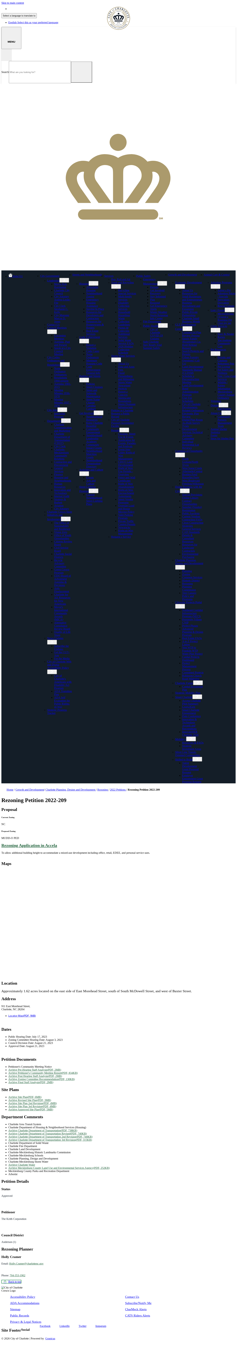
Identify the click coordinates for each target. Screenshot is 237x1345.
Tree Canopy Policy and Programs (189, 596)
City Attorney (61, 508)
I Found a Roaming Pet (225, 318)
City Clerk (60, 446)
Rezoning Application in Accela (29, 845)
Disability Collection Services (123, 305)
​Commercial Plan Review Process (191, 334)
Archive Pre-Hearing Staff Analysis (34, 1069)
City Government (49, 275)
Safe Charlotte (151, 341)
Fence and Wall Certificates (126, 479)
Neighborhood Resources (94, 418)
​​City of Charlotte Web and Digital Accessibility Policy (59, 664)
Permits (115, 430)
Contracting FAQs (192, 519)
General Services (58, 470)
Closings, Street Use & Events (126, 435)
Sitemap (15, 1309)
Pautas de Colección (123, 329)
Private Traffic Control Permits (126, 523)
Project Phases (190, 625)
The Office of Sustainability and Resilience (62, 525)
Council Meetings (57, 327)
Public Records (19, 1315)
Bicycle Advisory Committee (60, 563)
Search (5, 72)
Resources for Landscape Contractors (189, 547)
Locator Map (22, 1016)
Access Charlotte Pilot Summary (191, 702)
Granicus (50, 1338)
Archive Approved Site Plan (30, 1109)
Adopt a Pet (224, 290)
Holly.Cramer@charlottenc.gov (26, 1263)
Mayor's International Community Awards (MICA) (61, 613)
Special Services (127, 293)
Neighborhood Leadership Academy (94, 438)
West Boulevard (191, 480)
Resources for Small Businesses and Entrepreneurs (192, 296)
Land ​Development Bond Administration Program (192, 390)
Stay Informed (158, 296)
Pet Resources (218, 349)
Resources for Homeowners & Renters (95, 324)
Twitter (82, 1326)
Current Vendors (191, 516)
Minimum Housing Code (94, 362)
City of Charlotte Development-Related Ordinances (193, 407)
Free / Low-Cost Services (227, 378)
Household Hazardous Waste (124, 315)
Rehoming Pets (226, 363)
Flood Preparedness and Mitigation (126, 376)
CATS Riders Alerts (137, 1315)
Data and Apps (126, 366)
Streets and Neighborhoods (87, 274)
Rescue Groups (226, 305)
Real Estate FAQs (192, 638)
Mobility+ (180, 739)
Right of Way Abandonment (126, 485)
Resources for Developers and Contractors (94, 315)
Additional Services (124, 335)
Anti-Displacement (61, 590)
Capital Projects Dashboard (190, 658)
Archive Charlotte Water (21, 1164)
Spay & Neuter (226, 333)
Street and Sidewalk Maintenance (93, 393)
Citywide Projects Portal (188, 602)
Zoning (186, 574)
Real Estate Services (92, 332)
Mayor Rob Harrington (60, 286)
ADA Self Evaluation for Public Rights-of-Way (62, 702)
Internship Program (59, 415)
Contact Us (53, 324)
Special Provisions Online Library (192, 496)
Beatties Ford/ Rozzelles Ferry (190, 476)
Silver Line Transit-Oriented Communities (187, 754)
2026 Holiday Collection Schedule (125, 349)
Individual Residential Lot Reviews (190, 444)
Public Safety (143, 275)
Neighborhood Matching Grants (94, 454)
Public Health (150, 325)
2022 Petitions (118, 789)
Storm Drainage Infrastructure (127, 406)
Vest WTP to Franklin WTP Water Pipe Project (192, 650)
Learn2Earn (188, 706)
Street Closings (94, 387)
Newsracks (124, 527)
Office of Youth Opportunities (62, 537)
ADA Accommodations (24, 1303)
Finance (58, 474)
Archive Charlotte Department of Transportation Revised (47, 1133)
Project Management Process (189, 666)
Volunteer (216, 401)
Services (108, 275)
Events (90, 477)
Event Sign (124, 449)
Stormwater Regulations (124, 399)
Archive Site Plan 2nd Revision (32, 1103)
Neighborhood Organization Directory (94, 463)
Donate (215, 405)
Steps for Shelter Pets (222, 438)
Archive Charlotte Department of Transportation (42, 1130)
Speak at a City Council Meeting (62, 351)
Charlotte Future (184, 683)
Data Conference (191, 716)
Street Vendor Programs (125, 501)
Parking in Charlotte (122, 410)
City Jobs (52, 410)
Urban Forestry (190, 357)
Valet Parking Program (125, 516)
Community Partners (224, 418)
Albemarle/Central (192, 471)
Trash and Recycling (122, 282)
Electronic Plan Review (190, 415)
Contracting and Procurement (63, 463)
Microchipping (226, 313)
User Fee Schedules (187, 399)
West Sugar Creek (192, 468)
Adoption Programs (221, 282)
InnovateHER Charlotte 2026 (190, 733)
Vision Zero (60, 532)
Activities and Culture (91, 469)
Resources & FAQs (193, 742)
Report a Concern (123, 393)
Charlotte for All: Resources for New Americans (62, 599)
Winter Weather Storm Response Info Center (159, 315)
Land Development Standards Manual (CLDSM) (192, 369)
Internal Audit (61, 496)
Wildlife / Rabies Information (224, 385)
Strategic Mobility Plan (187, 692)
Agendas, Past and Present (62, 343)
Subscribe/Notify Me (138, 1303)
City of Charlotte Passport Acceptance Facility (122, 422)
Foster (214, 435)
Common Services (192, 577)
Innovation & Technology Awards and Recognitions (189, 724)
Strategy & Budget (60, 501)
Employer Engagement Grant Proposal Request (192, 778)
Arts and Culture (91, 482)
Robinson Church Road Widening (192, 677)
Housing (84, 283)
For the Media (62, 658)
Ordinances (60, 374)
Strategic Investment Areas (191, 747)
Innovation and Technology (62, 491)
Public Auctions (191, 513)
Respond (155, 302)
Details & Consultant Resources (188, 538)
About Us (123, 363)
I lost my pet (224, 323)
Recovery (155, 293)
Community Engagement (93, 431)
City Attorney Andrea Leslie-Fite (62, 299)
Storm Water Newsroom (125, 384)
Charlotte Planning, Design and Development (189, 562)
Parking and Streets (89, 376)
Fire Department (152, 321)
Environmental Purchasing (190, 555)
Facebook (45, 1326)
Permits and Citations (224, 359)
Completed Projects (193, 672)
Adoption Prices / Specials (226, 295)
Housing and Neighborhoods (62, 479)
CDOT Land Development (125, 463)
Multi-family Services (125, 298)
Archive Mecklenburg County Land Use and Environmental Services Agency (59, 1167)
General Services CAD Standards (191, 530)
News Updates (55, 638)
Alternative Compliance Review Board (62, 625)
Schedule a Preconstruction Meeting (190, 379)
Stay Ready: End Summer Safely (152, 346)
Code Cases (92, 351)
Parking (90, 383)
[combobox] (19, 15)
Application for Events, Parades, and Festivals (127, 443)
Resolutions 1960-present (61, 379)
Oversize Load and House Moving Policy (126, 508)
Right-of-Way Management (125, 532)
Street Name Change (93, 401)
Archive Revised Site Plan (29, 1100)
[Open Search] (6, 55)
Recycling (123, 290)
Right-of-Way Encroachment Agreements (126, 493)
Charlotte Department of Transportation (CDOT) (62, 438)
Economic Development (188, 282)
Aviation (59, 505)
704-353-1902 (17, 1275)
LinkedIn (65, 1326)
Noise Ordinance (60, 370)
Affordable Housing (92, 289)
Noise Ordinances (92, 356)
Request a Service (121, 536)
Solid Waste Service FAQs (126, 342)
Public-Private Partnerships (190, 314)
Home (10, 789)
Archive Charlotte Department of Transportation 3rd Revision (50, 1139)
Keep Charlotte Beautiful (94, 424)
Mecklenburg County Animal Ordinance (226, 394)
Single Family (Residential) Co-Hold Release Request (191, 343)
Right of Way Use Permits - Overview (125, 471)
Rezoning (187, 583)
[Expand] (65, 275)
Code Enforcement (89, 337)
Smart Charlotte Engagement (190, 711)
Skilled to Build (183, 759)
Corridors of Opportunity (189, 450)
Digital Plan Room (192, 419)
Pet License (224, 366)
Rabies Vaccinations (224, 339)
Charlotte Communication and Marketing (63, 427)
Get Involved (86, 413)
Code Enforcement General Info (93, 369)
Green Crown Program (61, 571)
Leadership (53, 280)
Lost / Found (218, 310)
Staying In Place (95, 309)
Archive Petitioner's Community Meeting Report (43, 1072)
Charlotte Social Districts (63, 555)
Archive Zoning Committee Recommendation (41, 1079)
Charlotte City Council (62, 292)
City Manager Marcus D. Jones (61, 318)
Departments (54, 420)
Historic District (191, 580)
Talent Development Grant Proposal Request (190, 768)
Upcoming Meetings (60, 337)
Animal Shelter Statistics (219, 431)
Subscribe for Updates (61, 648)
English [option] (33, 22)
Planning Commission (189, 588)
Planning (187, 571)
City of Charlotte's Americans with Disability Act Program (62, 682)
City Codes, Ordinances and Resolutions (55, 361)
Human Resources (59, 485)
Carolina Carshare (91, 407)
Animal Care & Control (217, 274)
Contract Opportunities (189, 502)
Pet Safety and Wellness (225, 371)
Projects (122, 388)
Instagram (100, 1326)
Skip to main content (12, 2)
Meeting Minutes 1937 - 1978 (62, 402)
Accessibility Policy (22, 1297)
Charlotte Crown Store (59, 511)
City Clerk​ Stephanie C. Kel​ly (61, 309)
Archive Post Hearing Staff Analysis (35, 1076)
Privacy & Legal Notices (25, 1322)
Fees (120, 369)
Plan (152, 299)
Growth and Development (182, 274)
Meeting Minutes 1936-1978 (62, 393)
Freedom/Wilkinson (193, 483)
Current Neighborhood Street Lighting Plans (94, 499)
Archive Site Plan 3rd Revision (32, 1106)
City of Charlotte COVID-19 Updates (156, 334)
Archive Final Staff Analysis (30, 1082)
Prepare (154, 287)
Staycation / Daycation (224, 301)
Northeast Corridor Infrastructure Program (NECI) (192, 613)
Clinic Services (219, 326)
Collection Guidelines (124, 323)
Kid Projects (224, 408)
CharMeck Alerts (136, 1309)
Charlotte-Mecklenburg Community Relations (61, 454)
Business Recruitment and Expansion (191, 305)
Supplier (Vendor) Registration (192, 509)
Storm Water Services (123, 355)
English (33, 8)
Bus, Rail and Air (120, 279)
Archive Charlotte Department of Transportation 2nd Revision (50, 1136)
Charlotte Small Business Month (191, 320)
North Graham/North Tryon (190, 461)
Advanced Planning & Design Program (192, 632)
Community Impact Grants (94, 446)
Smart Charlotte (183, 697)
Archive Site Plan (24, 1097)
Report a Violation (91, 346)
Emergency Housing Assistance (92, 302)
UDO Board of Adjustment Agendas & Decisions (62, 580)
